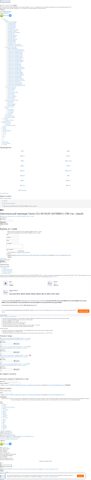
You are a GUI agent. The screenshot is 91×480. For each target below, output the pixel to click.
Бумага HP (10, 102)
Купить (9, 257)
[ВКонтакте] (1, 210)
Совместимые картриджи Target (15, 83)
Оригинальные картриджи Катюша (15, 45)
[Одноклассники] (2, 210)
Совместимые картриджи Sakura (15, 56)
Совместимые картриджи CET (14, 65)
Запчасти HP (11, 90)
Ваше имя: (2, 381)
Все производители (4, 193)
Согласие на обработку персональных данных (10, 437)
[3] (2, 261)
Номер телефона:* (4, 383)
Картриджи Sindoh (12, 41)
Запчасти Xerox (11, 98)
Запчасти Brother (11, 88)
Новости (4, 126)
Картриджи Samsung (12, 39)
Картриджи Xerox (11, 43)
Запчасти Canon (11, 89)
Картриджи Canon (12, 24)
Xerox (4, 429)
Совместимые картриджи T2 (14, 81)
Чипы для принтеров (9, 116)
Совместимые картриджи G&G (14, 71)
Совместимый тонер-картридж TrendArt (16, 85)
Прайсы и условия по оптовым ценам (8, 316)
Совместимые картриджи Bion (14, 64)
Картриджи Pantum (12, 36)
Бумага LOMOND (11, 104)
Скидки (4, 411)
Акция (6, 20)
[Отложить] (1, 345)
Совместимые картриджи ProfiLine (15, 55)
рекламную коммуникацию (41, 255)
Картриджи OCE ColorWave (14, 32)
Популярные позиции (10, 117)
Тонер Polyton (11, 110)
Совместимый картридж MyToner (15, 84)
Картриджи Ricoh (11, 37)
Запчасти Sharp (11, 97)
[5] (3, 261)
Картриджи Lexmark (12, 31)
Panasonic (5, 426)
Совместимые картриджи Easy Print (16, 49)
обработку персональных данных (25, 255)
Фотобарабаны (8, 114)
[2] (1, 261)
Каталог (4, 19)
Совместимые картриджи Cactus (15, 52)
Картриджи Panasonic (12, 35)
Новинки (4, 408)
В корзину (3, 222)
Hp (3, 423)
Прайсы (4, 128)
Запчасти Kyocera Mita (13, 92)
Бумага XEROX (11, 105)
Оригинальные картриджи (11, 21)
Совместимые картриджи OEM (14, 77)
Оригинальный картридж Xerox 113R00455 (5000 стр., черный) (14, 356)
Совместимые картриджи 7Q (14, 63)
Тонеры (7, 108)
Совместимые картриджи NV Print (15, 53)
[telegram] (10, 15)
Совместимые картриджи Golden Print (16, 51)
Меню (4, 136)
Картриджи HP (11, 28)
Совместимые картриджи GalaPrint (15, 72)
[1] (0, 261)
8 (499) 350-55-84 (8, 432)
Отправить (67, 385)
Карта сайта (5, 417)
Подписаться (3, 397)
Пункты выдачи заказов (10, 125)
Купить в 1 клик (4, 224)
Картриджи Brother (12, 23)
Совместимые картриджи (10, 47)
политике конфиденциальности (51, 476)
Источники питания (9, 106)
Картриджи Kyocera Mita (13, 29)
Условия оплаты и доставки (9, 407)
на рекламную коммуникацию (34, 385)
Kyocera (4, 425)
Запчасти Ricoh (11, 94)
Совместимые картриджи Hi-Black (15, 73)
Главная (4, 404)
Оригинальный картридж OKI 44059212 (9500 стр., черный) (13, 365)
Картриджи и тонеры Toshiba (14, 44)
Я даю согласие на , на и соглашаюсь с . (39, 255)
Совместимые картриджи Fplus (15, 69)
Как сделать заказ (6, 121)
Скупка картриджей (7, 130)
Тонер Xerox (10, 112)
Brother (4, 419)
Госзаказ (4, 129)
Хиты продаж (5, 409)
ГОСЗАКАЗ (5, 415)
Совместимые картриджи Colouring (15, 67)
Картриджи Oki (11, 33)
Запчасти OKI (11, 93)
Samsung (5, 427)
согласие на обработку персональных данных (15, 385)
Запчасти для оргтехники (10, 86)
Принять (80, 476)
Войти (2, 470)
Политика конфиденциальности (27, 436)
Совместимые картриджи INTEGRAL (16, 75)
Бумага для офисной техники (11, 100)
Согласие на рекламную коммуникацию (8, 439)
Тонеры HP (10, 113)
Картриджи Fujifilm (12, 27)
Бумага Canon (11, 101)
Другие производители (13, 48)
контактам (54, 276)
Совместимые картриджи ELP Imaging (16, 68)
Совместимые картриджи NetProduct (16, 60)
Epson (4, 422)
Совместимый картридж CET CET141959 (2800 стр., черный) (13, 348)
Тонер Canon (11, 109)
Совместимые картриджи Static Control (16, 80)
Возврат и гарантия (9, 120)
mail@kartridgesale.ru (4, 13)
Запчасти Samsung (12, 96)
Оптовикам (7, 124)
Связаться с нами (83, 311)
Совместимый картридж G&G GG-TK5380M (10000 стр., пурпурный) (15, 339)
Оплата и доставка (7, 122)
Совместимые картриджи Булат (15, 59)
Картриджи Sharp (12, 40)
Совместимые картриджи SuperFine (16, 57)
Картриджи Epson (12, 25)
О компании (5, 118)
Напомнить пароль (4, 472)
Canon (4, 421)
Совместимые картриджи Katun (15, 76)
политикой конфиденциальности (63, 255)
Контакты (5, 132)
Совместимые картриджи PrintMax (15, 61)
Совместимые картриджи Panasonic (16, 79)
